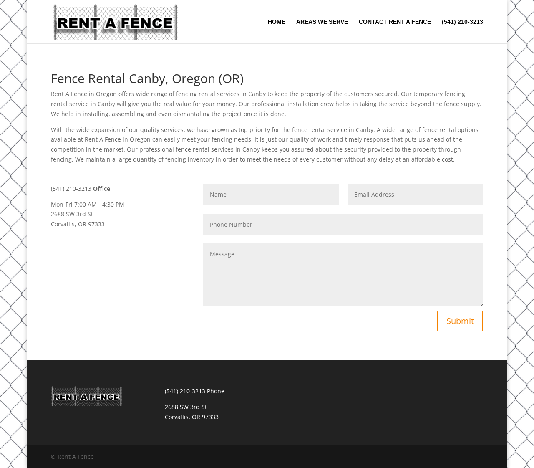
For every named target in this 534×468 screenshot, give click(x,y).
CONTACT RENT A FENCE (395, 22)
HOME (276, 22)
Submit (460, 320)
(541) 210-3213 (462, 22)
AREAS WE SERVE (322, 22)
